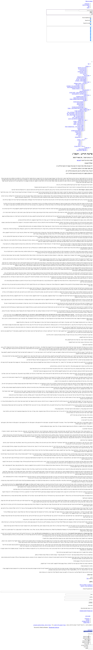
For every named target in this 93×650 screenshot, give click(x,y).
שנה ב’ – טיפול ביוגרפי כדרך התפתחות (75, 86)
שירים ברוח (81, 105)
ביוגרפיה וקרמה (80, 103)
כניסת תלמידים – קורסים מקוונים (79, 93)
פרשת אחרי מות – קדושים (86, 586)
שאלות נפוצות (86, 622)
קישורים (88, 620)
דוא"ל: (91, 599)
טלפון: (91, 597)
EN (89, 6)
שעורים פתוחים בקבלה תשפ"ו (80, 97)
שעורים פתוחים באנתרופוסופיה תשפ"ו (78, 99)
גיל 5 (80, 141)
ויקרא (79, 135)
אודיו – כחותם (80, 139)
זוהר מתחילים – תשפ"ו (79, 122)
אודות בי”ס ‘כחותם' (82, 67)
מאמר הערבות (80, 128)
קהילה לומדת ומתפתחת (81, 96)
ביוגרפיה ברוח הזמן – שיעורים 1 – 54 (75, 112)
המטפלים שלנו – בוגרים (81, 79)
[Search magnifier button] (91, 12)
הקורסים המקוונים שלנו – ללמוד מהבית (78, 92)
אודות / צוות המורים (82, 71)
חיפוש (88, 7)
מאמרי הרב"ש (80, 125)
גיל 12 (79, 143)
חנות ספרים (87, 147)
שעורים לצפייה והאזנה (85, 109)
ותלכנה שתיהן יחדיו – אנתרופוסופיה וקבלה (74, 126)
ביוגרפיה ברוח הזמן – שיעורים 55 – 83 (75, 113)
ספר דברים (78, 134)
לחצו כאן (79, 160)
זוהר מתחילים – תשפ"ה (78, 121)
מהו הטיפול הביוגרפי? (82, 76)
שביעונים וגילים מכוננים (78, 101)
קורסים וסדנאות (86, 90)
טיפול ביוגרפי (87, 75)
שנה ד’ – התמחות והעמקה (78, 88)
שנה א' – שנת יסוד (79, 84)
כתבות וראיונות (83, 72)
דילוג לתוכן (90, 630)
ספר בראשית (78, 131)
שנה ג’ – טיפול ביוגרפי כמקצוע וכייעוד (75, 87)
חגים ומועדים (78, 137)
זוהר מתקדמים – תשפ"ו (78, 124)
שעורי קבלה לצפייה (82, 120)
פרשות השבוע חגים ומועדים (77, 130)
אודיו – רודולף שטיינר (79, 146)
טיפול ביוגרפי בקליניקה (82, 78)
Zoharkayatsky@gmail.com (86, 610)
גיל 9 (80, 142)
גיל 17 (79, 145)
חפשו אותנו (87, 616)
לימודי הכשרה (86, 82)
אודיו (85, 138)
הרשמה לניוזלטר (86, 5)
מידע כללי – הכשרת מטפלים (80, 83)
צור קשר (85, 74)
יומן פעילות (87, 3)
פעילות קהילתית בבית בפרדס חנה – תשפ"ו (77, 108)
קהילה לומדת (87, 95)
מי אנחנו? (87, 66)
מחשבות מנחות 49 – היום (78, 117)
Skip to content (89, 1)
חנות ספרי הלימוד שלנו (82, 150)
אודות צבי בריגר (83, 70)
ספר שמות (78, 133)
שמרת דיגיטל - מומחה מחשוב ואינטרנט (42, 625)
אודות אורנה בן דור (82, 69)
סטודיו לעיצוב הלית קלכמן (60, 625)
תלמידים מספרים (86, 621)
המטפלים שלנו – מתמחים (81, 80)
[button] (87, 631)
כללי (87, 578)
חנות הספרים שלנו (83, 149)
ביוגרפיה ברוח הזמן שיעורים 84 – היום (75, 114)
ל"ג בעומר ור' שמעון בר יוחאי (86, 584)
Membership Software (54, 627)
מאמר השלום (81, 129)
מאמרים (85, 100)
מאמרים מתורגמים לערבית (78, 107)
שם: (91, 594)
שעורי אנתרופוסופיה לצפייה (80, 111)
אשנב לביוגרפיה (80, 104)
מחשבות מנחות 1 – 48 (79, 116)
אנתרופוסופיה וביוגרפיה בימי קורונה (76, 118)
